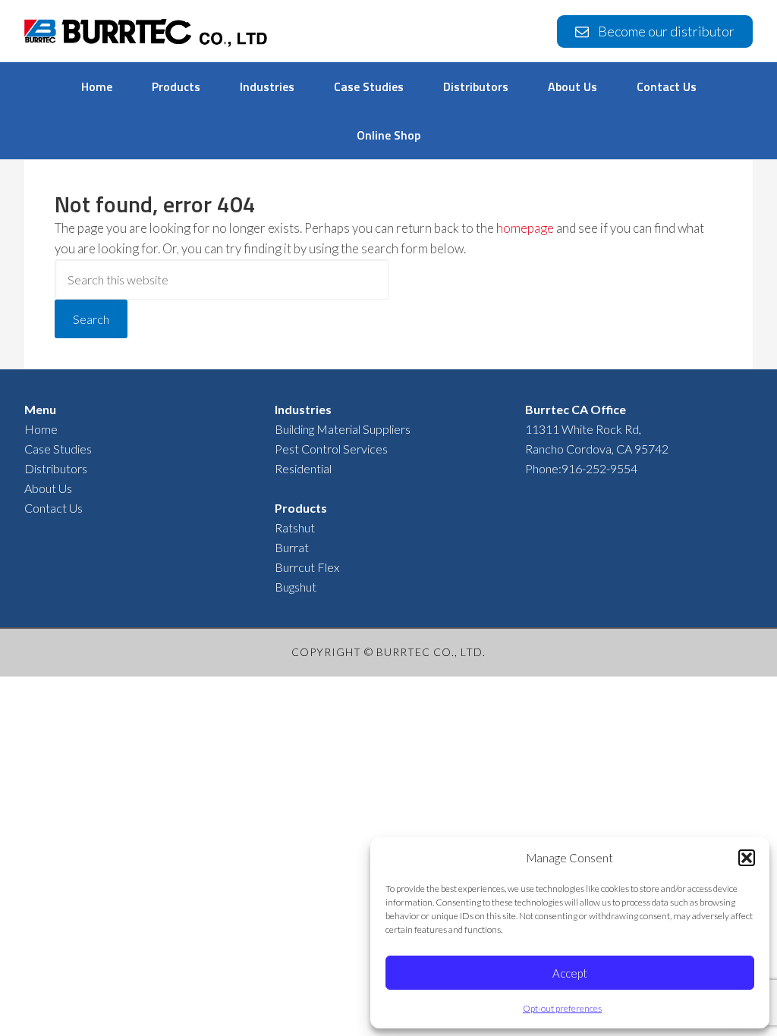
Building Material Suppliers (343, 429)
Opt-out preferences (562, 1008)
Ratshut (295, 527)
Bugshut (295, 586)
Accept (569, 973)
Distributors (55, 468)
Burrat (292, 547)
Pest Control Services (331, 448)
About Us (48, 488)
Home (41, 429)
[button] (746, 857)
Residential (303, 468)
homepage (525, 228)
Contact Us (53, 508)
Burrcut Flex (307, 567)
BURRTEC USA (145, 35)
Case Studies (58, 448)
